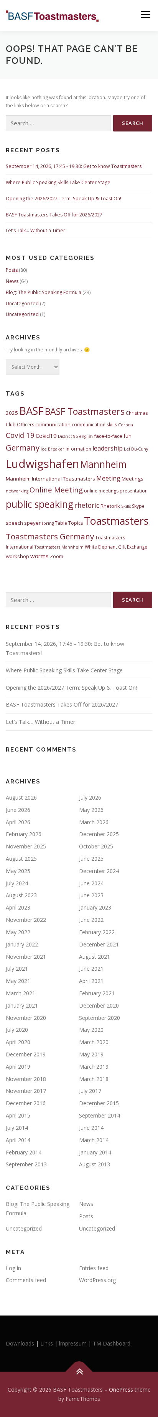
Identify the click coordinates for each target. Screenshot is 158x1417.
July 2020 (17, 1029)
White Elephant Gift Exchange (116, 547)
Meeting (108, 478)
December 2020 (99, 1005)
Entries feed (94, 1268)
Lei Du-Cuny (136, 449)
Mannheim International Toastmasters (50, 478)
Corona (125, 424)
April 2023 (18, 907)
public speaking (40, 504)
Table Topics (69, 523)
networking (17, 491)
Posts (12, 270)
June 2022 (91, 919)
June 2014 (91, 1127)
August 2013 (94, 1164)
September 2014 (99, 1115)
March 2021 (20, 993)
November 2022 (26, 919)
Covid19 (46, 435)
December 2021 (99, 944)
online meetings (101, 490)
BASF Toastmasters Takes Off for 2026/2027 (54, 214)
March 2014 (94, 1140)
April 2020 (18, 1042)
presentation (134, 490)
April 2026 (18, 822)
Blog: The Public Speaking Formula (43, 292)
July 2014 (17, 1127)
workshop (17, 556)
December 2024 (99, 871)
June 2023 (91, 895)
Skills (126, 506)
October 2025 (96, 846)
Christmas (137, 413)
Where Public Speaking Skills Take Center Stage (58, 182)
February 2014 (23, 1152)
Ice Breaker (52, 449)
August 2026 (21, 797)
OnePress (121, 1389)
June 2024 (91, 883)
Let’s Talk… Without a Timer (35, 230)
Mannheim (103, 464)
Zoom (56, 556)
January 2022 (22, 944)
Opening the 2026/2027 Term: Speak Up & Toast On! (63, 198)
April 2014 (18, 1140)
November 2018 (26, 1079)
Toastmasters (116, 521)
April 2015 (18, 1115)
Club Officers (20, 424)
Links (46, 1343)
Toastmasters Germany (50, 536)
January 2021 (22, 1005)
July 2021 (17, 968)
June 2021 (91, 968)
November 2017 (26, 1090)
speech (14, 522)
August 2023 (21, 895)
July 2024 (17, 883)
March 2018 (94, 1079)
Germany (23, 447)
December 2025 (99, 834)
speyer (32, 522)
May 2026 (91, 809)
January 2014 (95, 1152)
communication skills (94, 424)
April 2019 (18, 1066)
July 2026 (90, 797)
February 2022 (97, 932)
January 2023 (95, 907)
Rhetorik (110, 505)
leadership (107, 448)
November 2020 (26, 1017)
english (86, 436)
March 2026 (94, 822)
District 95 (68, 436)
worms (39, 556)
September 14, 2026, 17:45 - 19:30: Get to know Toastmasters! (74, 166)
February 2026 (23, 834)
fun (127, 435)
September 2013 (26, 1164)
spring (48, 523)
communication (53, 424)
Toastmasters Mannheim (59, 547)
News (12, 281)
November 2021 (26, 956)
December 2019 (26, 1054)
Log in (13, 1268)
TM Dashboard (111, 1343)
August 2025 (21, 858)
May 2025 (18, 871)
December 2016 (26, 1103)
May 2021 (18, 981)
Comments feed (26, 1280)
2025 (12, 412)
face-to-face (108, 435)
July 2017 (90, 1090)
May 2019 (91, 1054)
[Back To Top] (79, 1371)
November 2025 (26, 846)
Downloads (21, 1343)
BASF (31, 411)
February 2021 (97, 993)
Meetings (132, 478)
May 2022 (18, 932)
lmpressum (73, 1343)
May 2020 (91, 1029)
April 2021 (91, 981)
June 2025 (91, 858)
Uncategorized (22, 303)
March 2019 (94, 1066)
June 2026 (18, 809)
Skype (138, 506)
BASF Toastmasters (85, 411)
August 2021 (94, 956)
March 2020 (94, 1042)
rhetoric (87, 505)
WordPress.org (97, 1280)
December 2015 (99, 1103)
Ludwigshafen (42, 463)
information (78, 449)
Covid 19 (20, 435)
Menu (145, 14)
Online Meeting (56, 489)
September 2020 (99, 1017)
